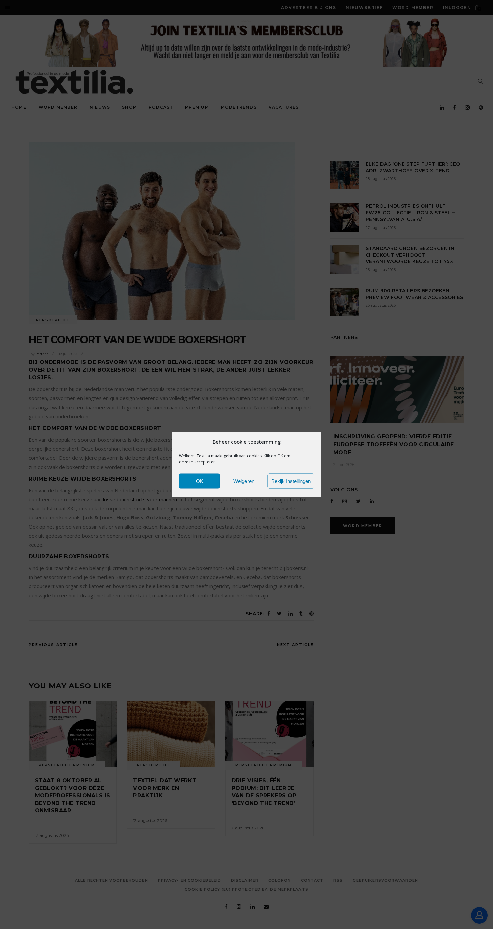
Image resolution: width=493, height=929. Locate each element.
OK (199, 481)
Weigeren (243, 481)
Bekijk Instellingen (291, 481)
